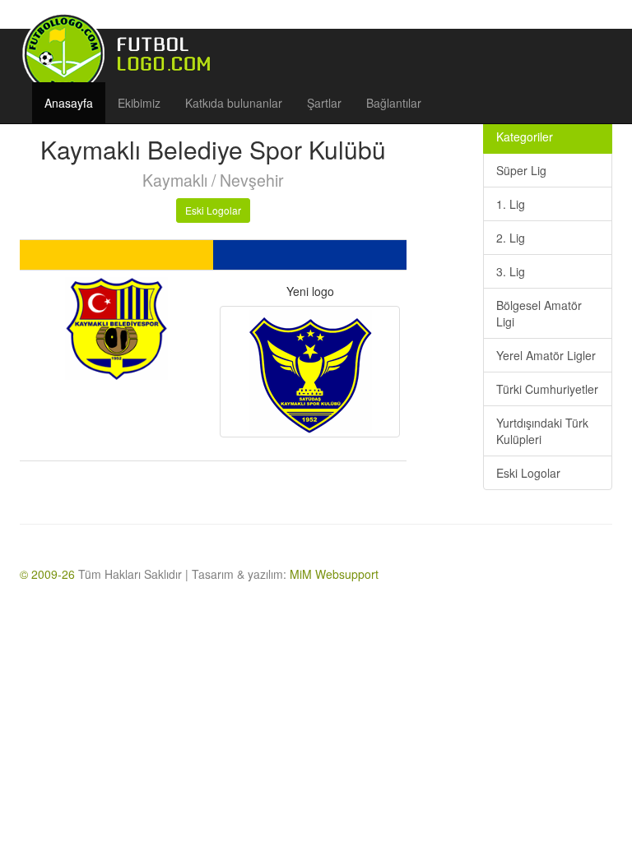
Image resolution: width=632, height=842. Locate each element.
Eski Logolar (213, 210)
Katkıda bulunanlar (233, 103)
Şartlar (324, 103)
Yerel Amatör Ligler (546, 355)
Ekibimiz (139, 103)
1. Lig (510, 204)
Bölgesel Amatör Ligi (539, 313)
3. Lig (510, 271)
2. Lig (510, 237)
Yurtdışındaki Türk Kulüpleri (542, 430)
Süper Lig (521, 170)
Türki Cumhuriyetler (547, 389)
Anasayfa (68, 103)
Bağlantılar (393, 103)
